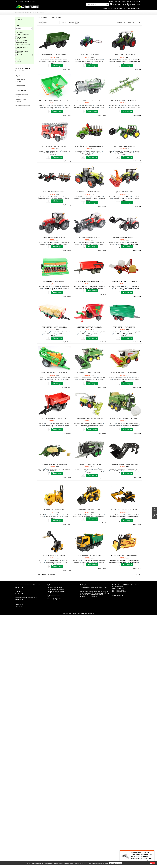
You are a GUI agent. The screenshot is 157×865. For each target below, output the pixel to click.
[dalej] (139, 22)
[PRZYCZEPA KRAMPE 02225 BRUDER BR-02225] (54, 404)
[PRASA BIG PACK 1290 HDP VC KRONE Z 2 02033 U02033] (54, 449)
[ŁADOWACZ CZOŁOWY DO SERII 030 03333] (124, 449)
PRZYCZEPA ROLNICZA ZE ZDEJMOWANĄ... (54, 55)
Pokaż (62, 22)
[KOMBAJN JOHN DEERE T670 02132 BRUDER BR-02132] (89, 358)
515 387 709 (19, 593)
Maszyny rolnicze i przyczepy (21, 37)
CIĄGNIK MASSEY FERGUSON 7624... (89, 237)
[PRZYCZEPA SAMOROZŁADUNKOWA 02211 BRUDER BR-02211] (89, 267)
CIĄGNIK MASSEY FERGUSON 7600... (54, 237)
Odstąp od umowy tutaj (117, 595)
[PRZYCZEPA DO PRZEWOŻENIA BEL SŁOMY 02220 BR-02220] (54, 312)
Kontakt (27, 1)
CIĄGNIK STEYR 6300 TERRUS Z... (124, 237)
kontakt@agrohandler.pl (55, 587)
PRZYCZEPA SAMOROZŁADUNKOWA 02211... (89, 281)
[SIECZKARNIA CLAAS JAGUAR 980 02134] (89, 404)
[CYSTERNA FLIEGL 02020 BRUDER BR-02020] (89, 86)
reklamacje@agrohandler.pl (56, 589)
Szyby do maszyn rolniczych (113, 8)
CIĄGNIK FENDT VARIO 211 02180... (124, 55)
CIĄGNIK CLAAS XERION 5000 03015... (89, 192)
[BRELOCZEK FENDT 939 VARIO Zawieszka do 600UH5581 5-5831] (89, 40)
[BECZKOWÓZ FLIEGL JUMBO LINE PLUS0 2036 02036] (89, 449)
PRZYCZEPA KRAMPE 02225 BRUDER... (54, 418)
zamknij (152, 863)
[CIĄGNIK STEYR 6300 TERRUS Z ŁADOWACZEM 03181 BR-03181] (124, 223)
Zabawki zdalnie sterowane (25, 55)
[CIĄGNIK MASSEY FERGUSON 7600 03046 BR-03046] (54, 223)
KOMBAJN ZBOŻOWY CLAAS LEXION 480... (124, 373)
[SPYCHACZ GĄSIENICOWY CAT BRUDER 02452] (124, 541)
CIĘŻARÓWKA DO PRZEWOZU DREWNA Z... (89, 146)
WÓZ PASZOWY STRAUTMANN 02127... (89, 327)
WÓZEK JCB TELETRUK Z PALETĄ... (54, 555)
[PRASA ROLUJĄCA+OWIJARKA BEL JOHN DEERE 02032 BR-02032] (124, 404)
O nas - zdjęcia (135, 8)
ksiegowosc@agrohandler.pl (57, 592)
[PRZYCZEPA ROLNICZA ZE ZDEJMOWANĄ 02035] (54, 40)
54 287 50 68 (19, 600)
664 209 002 (19, 606)
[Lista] (79, 23)
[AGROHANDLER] (28, 6)
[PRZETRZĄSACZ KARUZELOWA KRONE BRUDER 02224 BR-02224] (124, 86)
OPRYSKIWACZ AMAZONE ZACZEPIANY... (54, 373)
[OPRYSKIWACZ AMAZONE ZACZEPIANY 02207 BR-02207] (54, 358)
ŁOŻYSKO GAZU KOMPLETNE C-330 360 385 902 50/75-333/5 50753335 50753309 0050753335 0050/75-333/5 (141, 856)
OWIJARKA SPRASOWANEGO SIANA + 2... (124, 281)
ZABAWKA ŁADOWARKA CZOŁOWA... (89, 509)
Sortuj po (40, 22)
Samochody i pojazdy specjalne (22, 51)
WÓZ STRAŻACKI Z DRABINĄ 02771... (54, 146)
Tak (19, 61)
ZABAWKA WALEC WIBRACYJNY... (54, 509)
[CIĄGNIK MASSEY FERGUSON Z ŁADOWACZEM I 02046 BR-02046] (54, 177)
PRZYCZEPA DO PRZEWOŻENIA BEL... (54, 327)
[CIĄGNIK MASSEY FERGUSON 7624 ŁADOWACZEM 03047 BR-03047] (89, 223)
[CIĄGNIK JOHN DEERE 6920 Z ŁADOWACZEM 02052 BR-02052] (124, 131)
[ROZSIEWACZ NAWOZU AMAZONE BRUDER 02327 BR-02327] (54, 86)
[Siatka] (76, 23)
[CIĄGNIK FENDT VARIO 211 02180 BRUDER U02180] (124, 40)
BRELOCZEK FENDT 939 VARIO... (89, 55)
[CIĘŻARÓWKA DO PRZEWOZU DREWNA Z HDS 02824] (89, 131)
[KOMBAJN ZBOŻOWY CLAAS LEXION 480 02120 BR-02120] (124, 358)
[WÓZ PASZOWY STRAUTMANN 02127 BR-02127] (89, 312)
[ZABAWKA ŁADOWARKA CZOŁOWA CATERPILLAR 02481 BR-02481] (89, 495)
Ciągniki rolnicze (23, 34)
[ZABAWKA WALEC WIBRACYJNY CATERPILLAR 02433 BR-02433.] (54, 495)
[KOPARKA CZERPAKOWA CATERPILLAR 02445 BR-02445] (124, 495)
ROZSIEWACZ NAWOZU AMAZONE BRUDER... (54, 100)
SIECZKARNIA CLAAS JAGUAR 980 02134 (89, 418)
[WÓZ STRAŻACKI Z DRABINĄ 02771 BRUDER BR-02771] (54, 131)
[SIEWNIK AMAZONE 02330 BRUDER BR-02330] (54, 267)
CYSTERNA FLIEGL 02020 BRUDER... (89, 100)
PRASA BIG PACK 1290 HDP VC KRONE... (54, 464)
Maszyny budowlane (23, 44)
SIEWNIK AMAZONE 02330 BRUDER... (54, 281)
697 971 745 (119, 4)
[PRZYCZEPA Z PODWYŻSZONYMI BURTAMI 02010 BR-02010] (124, 312)
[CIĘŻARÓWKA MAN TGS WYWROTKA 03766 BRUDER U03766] (89, 541)
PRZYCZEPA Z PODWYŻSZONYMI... (124, 327)
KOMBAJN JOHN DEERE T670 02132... (89, 373)
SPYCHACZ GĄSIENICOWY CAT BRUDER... (124, 555)
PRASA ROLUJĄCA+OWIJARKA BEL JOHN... (124, 418)
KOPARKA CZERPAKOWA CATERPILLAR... (124, 509)
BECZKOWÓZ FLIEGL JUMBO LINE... (89, 464)
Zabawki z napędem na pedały (22, 95)
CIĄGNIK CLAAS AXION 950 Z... (124, 192)
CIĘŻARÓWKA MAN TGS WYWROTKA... (89, 555)
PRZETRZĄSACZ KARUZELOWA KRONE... (124, 100)
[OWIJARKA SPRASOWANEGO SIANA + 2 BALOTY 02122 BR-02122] (124, 267)
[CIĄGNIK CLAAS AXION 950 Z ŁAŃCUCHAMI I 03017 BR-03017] (124, 177)
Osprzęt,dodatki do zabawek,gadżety (21, 41)
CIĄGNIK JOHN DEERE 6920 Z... (124, 146)
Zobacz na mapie (92, 596)
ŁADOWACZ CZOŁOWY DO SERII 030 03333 (124, 464)
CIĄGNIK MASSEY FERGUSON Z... (54, 192)
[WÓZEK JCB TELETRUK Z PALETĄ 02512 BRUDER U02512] (54, 541)
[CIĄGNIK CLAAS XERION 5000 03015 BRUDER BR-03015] (89, 177)
